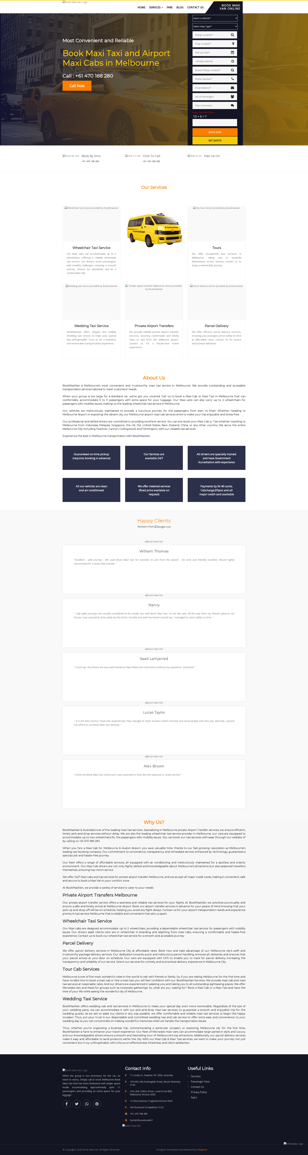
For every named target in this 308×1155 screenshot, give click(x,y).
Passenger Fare (200, 1081)
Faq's (194, 1097)
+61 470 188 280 (90, 161)
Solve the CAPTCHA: (203, 112)
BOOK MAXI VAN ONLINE (230, 6)
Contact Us (197, 1087)
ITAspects (202, 1149)
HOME (141, 7)
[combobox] (215, 34)
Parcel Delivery (217, 326)
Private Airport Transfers (154, 326)
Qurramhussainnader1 (141, 1120)
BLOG (179, 7)
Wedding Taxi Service (91, 326)
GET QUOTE (215, 140)
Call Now (77, 85)
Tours (216, 248)
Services (196, 1076)
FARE (170, 7)
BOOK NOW (215, 132)
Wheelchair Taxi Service (91, 248)
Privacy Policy (199, 1092)
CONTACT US (195, 7)
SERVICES (155, 7)
